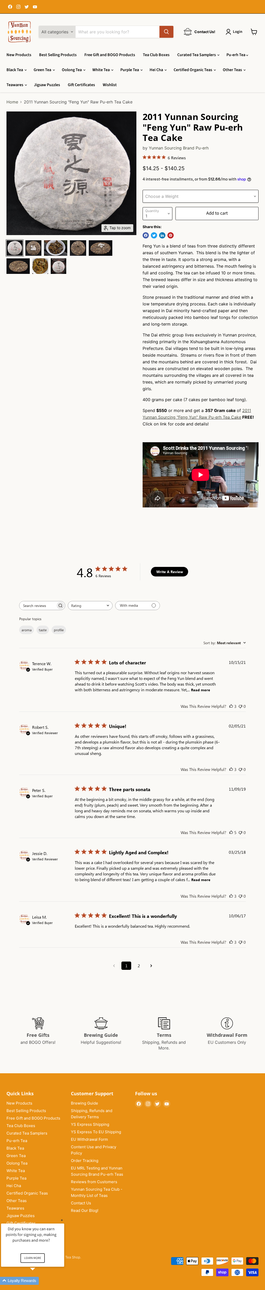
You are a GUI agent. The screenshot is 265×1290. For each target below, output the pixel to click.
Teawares (15, 85)
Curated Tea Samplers (197, 55)
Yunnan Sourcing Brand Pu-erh (179, 148)
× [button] (62, 1220)
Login (237, 31)
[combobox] (90, 605)
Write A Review (169, 571)
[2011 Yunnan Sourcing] (14, 248)
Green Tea (43, 70)
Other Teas (233, 70)
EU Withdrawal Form (89, 1139)
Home (12, 102)
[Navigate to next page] (151, 966)
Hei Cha (157, 70)
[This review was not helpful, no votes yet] (240, 706)
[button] (39, 1281)
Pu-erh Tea (236, 55)
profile (59, 629)
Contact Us (81, 1203)
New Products (18, 55)
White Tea (101, 70)
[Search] (166, 32)
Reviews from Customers (94, 1181)
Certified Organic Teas (193, 70)
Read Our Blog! (84, 1210)
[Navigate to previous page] (114, 966)
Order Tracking (84, 1160)
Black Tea (15, 70)
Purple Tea (130, 70)
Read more (200, 689)
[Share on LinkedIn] (162, 235)
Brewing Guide (84, 1103)
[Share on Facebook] (146, 235)
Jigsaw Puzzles (47, 85)
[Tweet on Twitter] (154, 235)
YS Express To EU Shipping (96, 1131)
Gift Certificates (81, 85)
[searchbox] (37, 605)
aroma (26, 629)
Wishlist (110, 85)
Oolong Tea (72, 70)
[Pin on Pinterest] (170, 235)
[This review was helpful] (231, 706)
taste (43, 629)
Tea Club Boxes (156, 55)
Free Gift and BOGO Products (109, 55)
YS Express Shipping (90, 1124)
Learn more (32, 1258)
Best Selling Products (58, 55)
